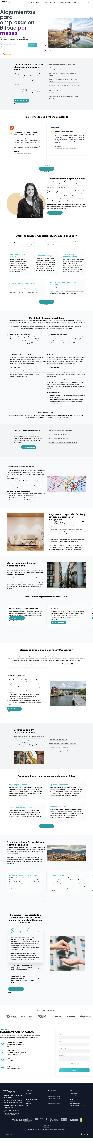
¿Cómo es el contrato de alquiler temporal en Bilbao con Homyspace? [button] (23, 931)
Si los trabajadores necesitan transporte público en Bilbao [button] (63, 97)
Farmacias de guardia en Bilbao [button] (58, 747)
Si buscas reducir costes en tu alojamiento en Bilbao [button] (62, 74)
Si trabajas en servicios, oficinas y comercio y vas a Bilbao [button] (64, 86)
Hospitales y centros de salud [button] (58, 739)
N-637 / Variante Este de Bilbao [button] (58, 438)
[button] (21, 101)
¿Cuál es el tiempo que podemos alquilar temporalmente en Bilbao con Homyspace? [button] (22, 979)
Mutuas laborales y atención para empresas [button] (62, 743)
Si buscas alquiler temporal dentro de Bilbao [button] (62, 64)
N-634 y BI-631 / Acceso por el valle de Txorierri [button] (63, 442)
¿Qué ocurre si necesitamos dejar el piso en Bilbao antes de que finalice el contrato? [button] (22, 968)
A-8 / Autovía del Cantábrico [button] (57, 434)
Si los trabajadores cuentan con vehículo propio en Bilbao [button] (63, 92)
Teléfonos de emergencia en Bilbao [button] (59, 751)
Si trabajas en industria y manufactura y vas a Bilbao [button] (63, 80)
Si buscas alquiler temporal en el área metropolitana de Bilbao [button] (60, 69)
